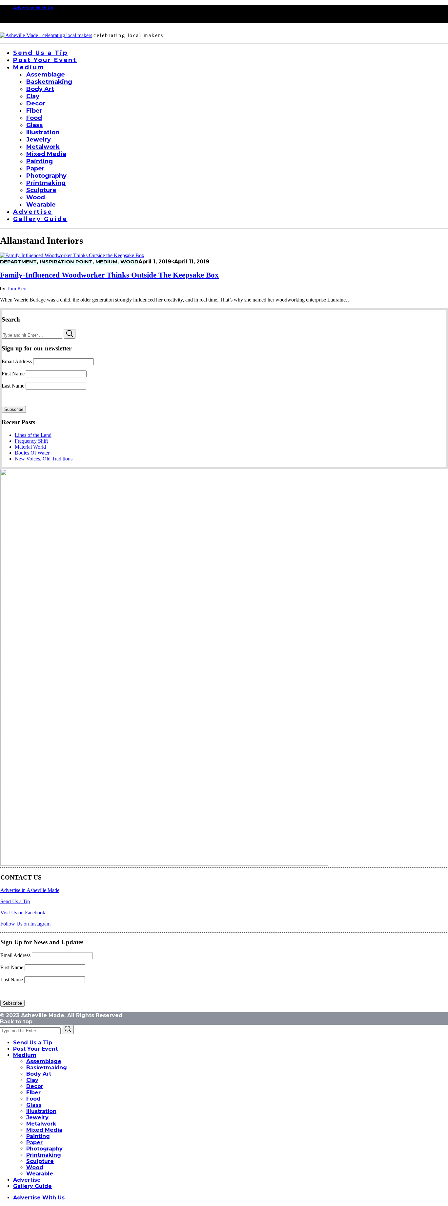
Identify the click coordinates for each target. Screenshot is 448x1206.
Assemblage (43, 1061)
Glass (33, 1105)
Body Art (38, 1074)
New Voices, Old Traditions (43, 458)
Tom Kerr (17, 288)
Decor (34, 1086)
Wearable (39, 1174)
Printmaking (43, 1155)
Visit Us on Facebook (22, 912)
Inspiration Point (66, 261)
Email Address (17, 361)
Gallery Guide (32, 1186)
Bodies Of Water (32, 453)
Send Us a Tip (15, 901)
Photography (44, 1149)
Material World (30, 447)
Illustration (41, 1111)
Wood (129, 261)
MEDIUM (106, 261)
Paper (34, 1142)
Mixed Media (44, 1130)
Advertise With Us (33, 7)
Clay (32, 1080)
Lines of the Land (33, 435)
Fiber (33, 1092)
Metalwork (41, 1124)
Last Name (13, 386)
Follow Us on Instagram (25, 924)
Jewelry (37, 1117)
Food (33, 1099)
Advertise (27, 1180)
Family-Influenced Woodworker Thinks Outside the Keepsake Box (109, 275)
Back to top (16, 1021)
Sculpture (40, 1161)
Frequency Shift (31, 441)
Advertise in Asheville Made (29, 890)
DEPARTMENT (18, 261)
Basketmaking (46, 1067)
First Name (13, 373)
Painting (38, 1136)
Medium (24, 1055)
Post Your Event (35, 1049)
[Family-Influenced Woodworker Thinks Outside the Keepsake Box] (72, 255)
